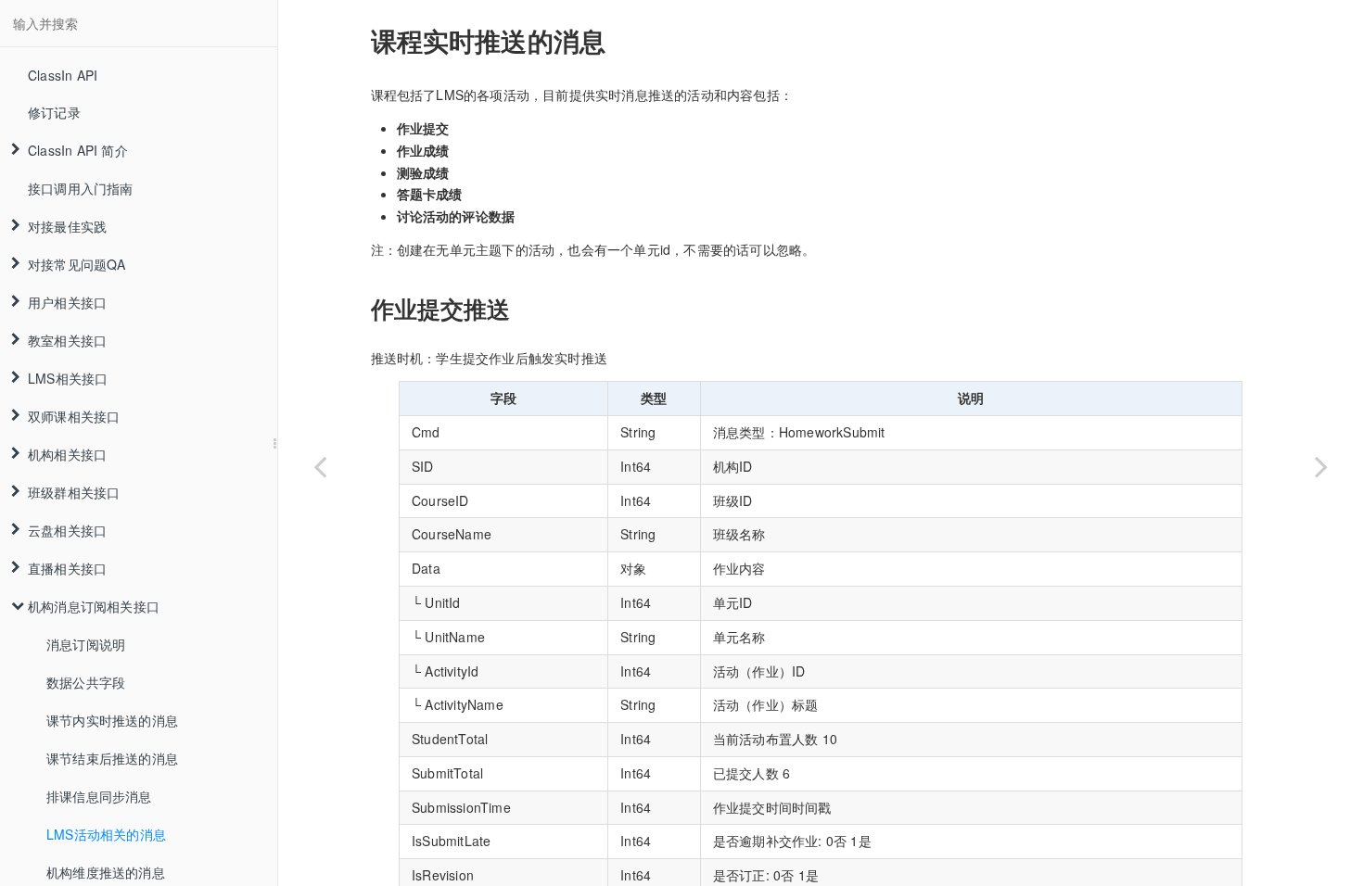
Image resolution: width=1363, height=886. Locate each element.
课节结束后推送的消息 (112, 758)
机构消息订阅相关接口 (93, 606)
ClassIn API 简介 (78, 150)
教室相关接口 (67, 340)
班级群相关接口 (74, 492)
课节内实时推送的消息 (112, 720)
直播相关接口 (67, 568)
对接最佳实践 (67, 226)
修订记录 (54, 112)
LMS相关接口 (68, 378)
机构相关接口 (67, 454)
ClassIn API (62, 75)
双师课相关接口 (74, 416)
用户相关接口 (67, 302)
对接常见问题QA (77, 264)
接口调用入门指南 (81, 188)
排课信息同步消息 (99, 796)
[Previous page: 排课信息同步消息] (320, 466)
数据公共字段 (85, 682)
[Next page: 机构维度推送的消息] (1321, 466)
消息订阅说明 (85, 644)
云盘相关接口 (67, 530)
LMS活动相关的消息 (106, 834)
